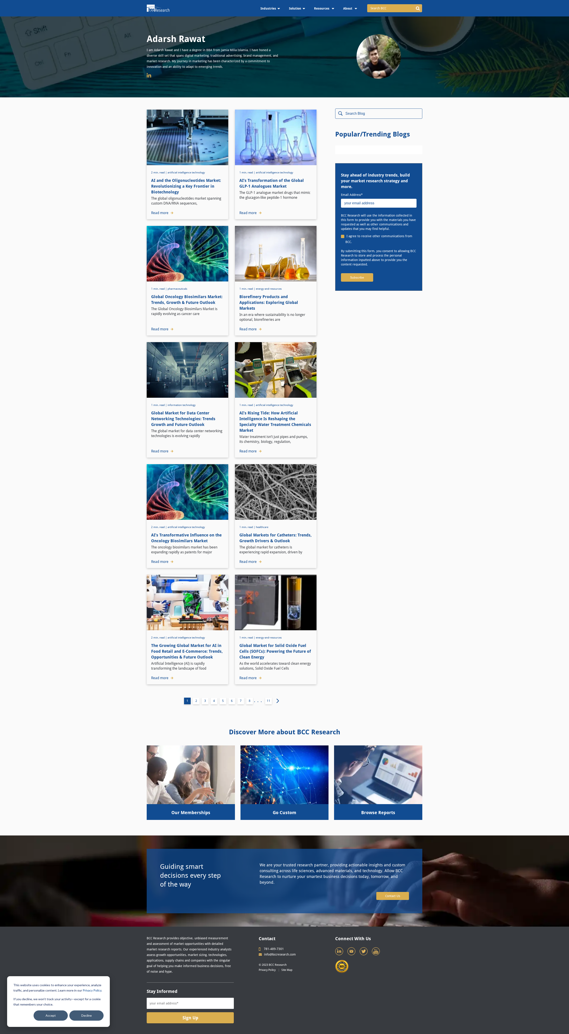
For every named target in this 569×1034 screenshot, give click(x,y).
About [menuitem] (348, 8)
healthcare (262, 527)
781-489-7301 (274, 949)
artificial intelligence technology (186, 172)
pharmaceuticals (177, 288)
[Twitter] (364, 952)
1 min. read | (247, 172)
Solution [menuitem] (295, 8)
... (259, 701)
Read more (159, 213)
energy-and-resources (269, 288)
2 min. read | (159, 172)
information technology (182, 405)
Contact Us (392, 896)
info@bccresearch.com (280, 954)
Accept (51, 1015)
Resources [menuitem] (322, 8)
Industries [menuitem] (268, 8)
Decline (86, 1015)
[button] (417, 8)
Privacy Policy (92, 990)
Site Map (287, 970)
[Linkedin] (339, 952)
